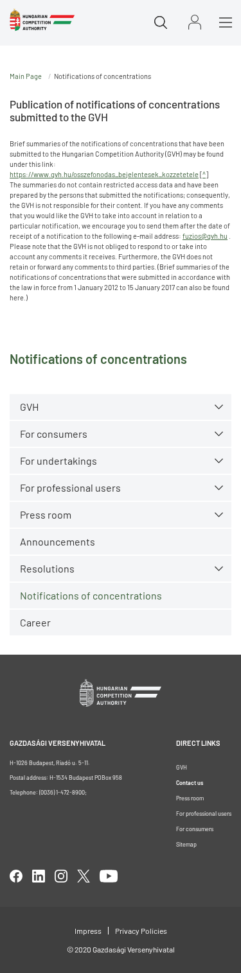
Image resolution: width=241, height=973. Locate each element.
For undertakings (58, 460)
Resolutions (47, 568)
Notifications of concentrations (91, 595)
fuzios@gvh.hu (205, 236)
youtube (109, 876)
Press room (45, 514)
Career (35, 622)
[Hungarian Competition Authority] (42, 20)
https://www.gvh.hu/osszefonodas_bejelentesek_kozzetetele (104, 174)
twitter (83, 876)
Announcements (57, 541)
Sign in (195, 22)
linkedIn (38, 876)
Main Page (26, 76)
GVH (29, 406)
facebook (16, 876)
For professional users (70, 487)
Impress (88, 930)
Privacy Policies (141, 930)
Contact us (189, 782)
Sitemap (186, 844)
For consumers (194, 828)
